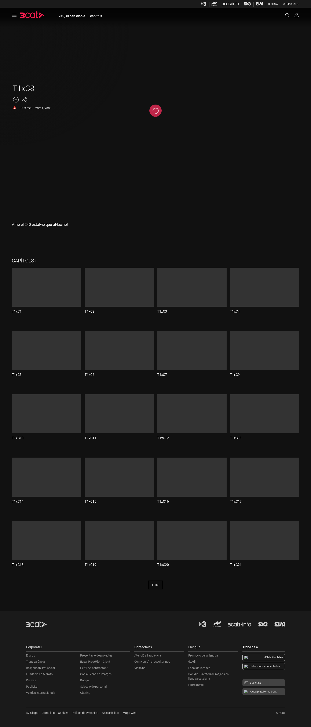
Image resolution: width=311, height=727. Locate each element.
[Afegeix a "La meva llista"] (15, 99)
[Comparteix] (24, 99)
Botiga (273, 4)
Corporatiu (291, 4)
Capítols (23, 261)
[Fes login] (296, 15)
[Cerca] (289, 15)
